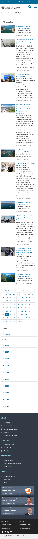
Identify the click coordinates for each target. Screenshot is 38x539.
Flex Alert (7, 451)
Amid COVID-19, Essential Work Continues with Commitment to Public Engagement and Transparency (24, 109)
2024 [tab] (7, 359)
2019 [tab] (7, 393)
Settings (29, 2)
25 (29, 297)
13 (17, 294)
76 (18, 318)
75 (14, 318)
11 (10, 294)
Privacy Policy (6, 525)
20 (11, 297)
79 (29, 318)
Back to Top (5, 521)
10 (6, 294)
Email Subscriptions (10, 435)
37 (7, 304)
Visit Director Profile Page (8, 513)
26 (33, 297)
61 (29, 311)
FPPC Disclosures (24, 528)
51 (26, 308)
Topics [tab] (7, 334)
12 (14, 294)
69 (26, 314)
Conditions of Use (9, 476)
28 (7, 301)
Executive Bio (8, 426)
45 (3, 308)
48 (14, 308)
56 (11, 311)
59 (22, 311)
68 (22, 314)
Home (3, 13)
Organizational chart (11, 429)
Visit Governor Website (7, 493)
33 (26, 301)
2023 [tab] (7, 366)
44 (33, 304)
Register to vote (9, 445)
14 (21, 294)
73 (7, 318)
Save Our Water (9, 448)
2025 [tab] (7, 352)
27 (3, 301)
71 (33, 314)
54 (3, 311)
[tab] (19, 334)
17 (32, 294)
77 (22, 318)
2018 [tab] (7, 400)
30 (14, 301)
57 (14, 311)
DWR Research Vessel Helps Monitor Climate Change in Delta (24, 42)
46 (7, 308)
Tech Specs (7, 479)
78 (26, 318)
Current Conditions (20, 2)
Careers (6, 432)
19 (7, 297)
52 (29, 308)
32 (22, 301)
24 (26, 297)
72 (3, 318)
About (3, 2)
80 (33, 318)
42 (26, 304)
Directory (7, 423)
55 (7, 311)
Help (5, 482)
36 (3, 304)
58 (18, 311)
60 (26, 311)
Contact (10, 2)
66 (14, 314)
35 (33, 301)
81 (3, 321)
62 (33, 311)
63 (3, 314)
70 (29, 314)
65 (11, 314)
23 (22, 297)
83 (11, 321)
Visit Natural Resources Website (9, 503)
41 (22, 304)
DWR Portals (8, 467)
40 (18, 304)
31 (18, 301)
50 (22, 308)
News (10, 13)
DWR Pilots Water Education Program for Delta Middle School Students (25, 218)
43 (29, 304)
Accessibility (6, 528)
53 (33, 308)
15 (25, 294)
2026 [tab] (7, 345)
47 (11, 308)
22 (18, 297)
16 (29, 294)
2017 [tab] (7, 406)
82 (7, 321)
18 (3, 297)
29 (11, 301)
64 (7, 314)
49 (18, 308)
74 (11, 318)
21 (14, 297)
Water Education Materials (12, 463)
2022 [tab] (7, 372)
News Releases (8, 460)
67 (18, 314)
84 (14, 321)
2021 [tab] (7, 379)
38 (11, 304)
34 (29, 301)
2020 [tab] (7, 386)
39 (14, 304)
